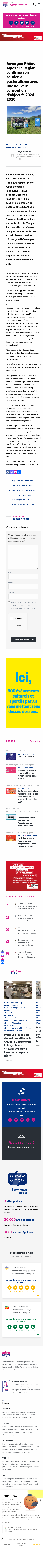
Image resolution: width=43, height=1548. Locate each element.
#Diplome (8, 1010)
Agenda (6, 1423)
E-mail (11, 582)
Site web (11, 592)
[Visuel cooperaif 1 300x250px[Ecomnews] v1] (23, 876)
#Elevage (24, 144)
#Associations (12, 809)
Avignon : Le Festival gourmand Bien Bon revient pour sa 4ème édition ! (27, 774)
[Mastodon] (2, 954)
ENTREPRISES (7, 1441)
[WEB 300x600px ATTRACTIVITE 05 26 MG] (23, 693)
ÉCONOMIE (6, 1409)
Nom (10, 572)
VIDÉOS (5, 1458)
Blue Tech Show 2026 (27, 757)
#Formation (9, 1015)
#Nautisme (23, 751)
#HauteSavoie (18, 504)
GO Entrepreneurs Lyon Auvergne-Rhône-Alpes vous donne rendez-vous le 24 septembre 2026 (28, 796)
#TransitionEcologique (22, 495)
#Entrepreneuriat (14, 785)
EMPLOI (5, 1475)
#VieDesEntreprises (13, 1030)
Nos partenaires (19, 1381)
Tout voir (34, 741)
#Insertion (24, 1020)
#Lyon (6, 1005)
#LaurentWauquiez (12, 1023)
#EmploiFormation (12, 1013)
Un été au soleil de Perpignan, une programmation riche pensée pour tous (27, 842)
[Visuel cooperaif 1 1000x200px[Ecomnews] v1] (21, 36)
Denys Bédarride (24, 152)
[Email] (2, 958)
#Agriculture (12, 144)
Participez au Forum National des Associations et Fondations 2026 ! (26, 821)
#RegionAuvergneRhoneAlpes (22, 490)
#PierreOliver (10, 1025)
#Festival (10, 833)
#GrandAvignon (27, 765)
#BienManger (12, 765)
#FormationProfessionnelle (16, 1018)
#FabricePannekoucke (16, 147)
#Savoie (30, 504)
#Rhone (15, 1005)
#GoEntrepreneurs (32, 785)
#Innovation (11, 751)
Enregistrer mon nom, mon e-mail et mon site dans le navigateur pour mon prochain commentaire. (23, 605)
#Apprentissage (11, 1008)
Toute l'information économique (18, 4)
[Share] (2, 962)
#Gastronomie (10, 1020)
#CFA (23, 1008)
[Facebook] (2, 950)
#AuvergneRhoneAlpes (22, 500)
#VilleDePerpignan (24, 833)
